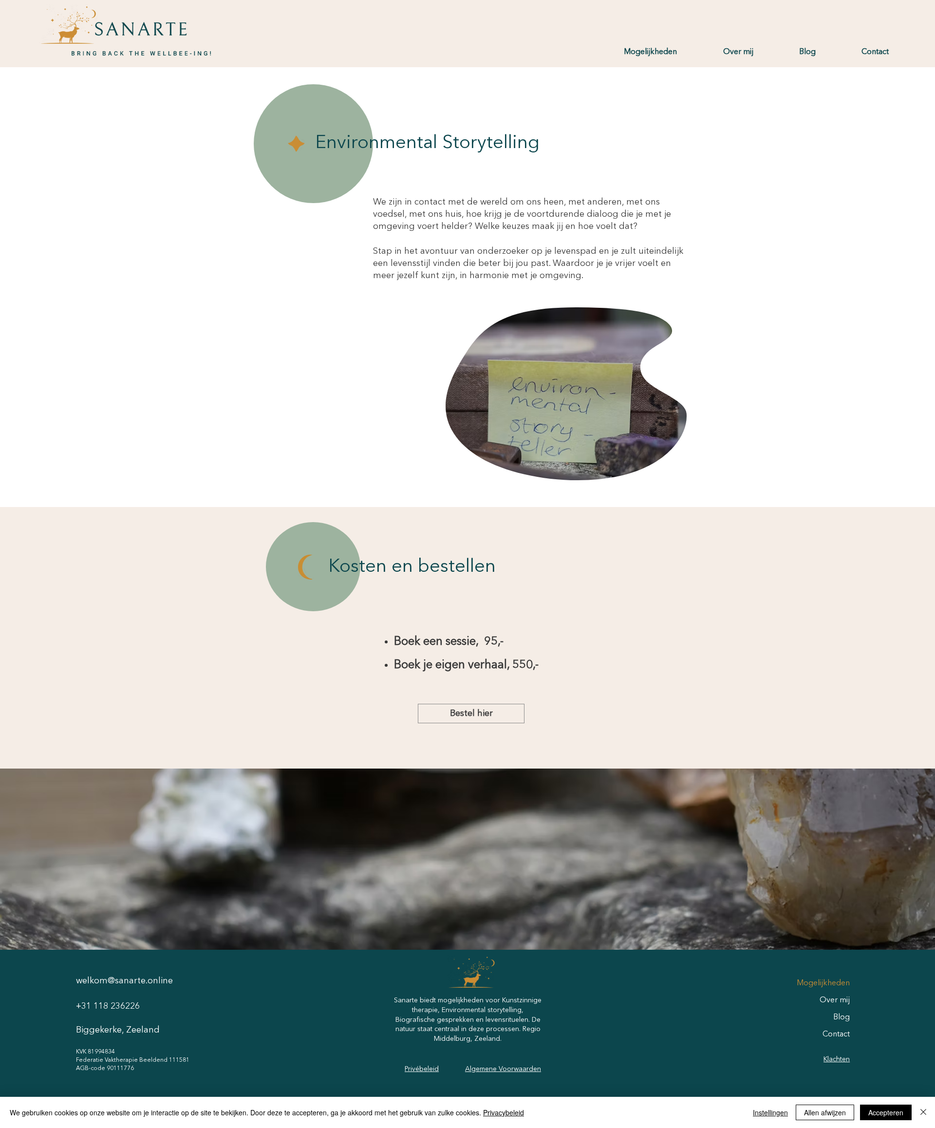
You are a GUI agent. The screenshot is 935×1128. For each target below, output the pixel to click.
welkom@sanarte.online (124, 981)
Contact (836, 1034)
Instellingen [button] (770, 1112)
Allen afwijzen (825, 1112)
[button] (634, 52)
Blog (841, 1017)
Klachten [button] (836, 1059)
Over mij (835, 1000)
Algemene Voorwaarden (503, 1069)
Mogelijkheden (823, 983)
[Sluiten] (923, 1112)
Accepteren (885, 1112)
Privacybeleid (503, 1112)
